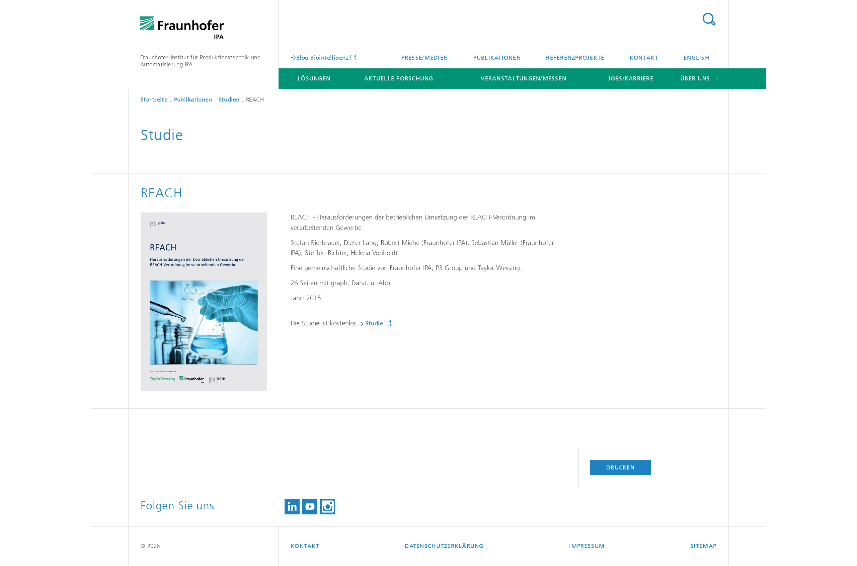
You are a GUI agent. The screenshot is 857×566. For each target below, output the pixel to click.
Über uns (695, 78)
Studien (229, 99)
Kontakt (644, 57)
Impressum (587, 546)
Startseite (154, 99)
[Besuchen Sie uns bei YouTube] (309, 506)
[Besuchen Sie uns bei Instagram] (327, 506)
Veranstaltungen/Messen (523, 78)
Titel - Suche (708, 19)
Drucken (620, 467)
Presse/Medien (424, 57)
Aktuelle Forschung (399, 78)
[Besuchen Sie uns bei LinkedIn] (292, 506)
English (696, 57)
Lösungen (314, 78)
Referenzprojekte (575, 57)
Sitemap (703, 546)
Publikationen (497, 57)
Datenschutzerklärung (444, 546)
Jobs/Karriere (630, 78)
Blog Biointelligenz (322, 57)
